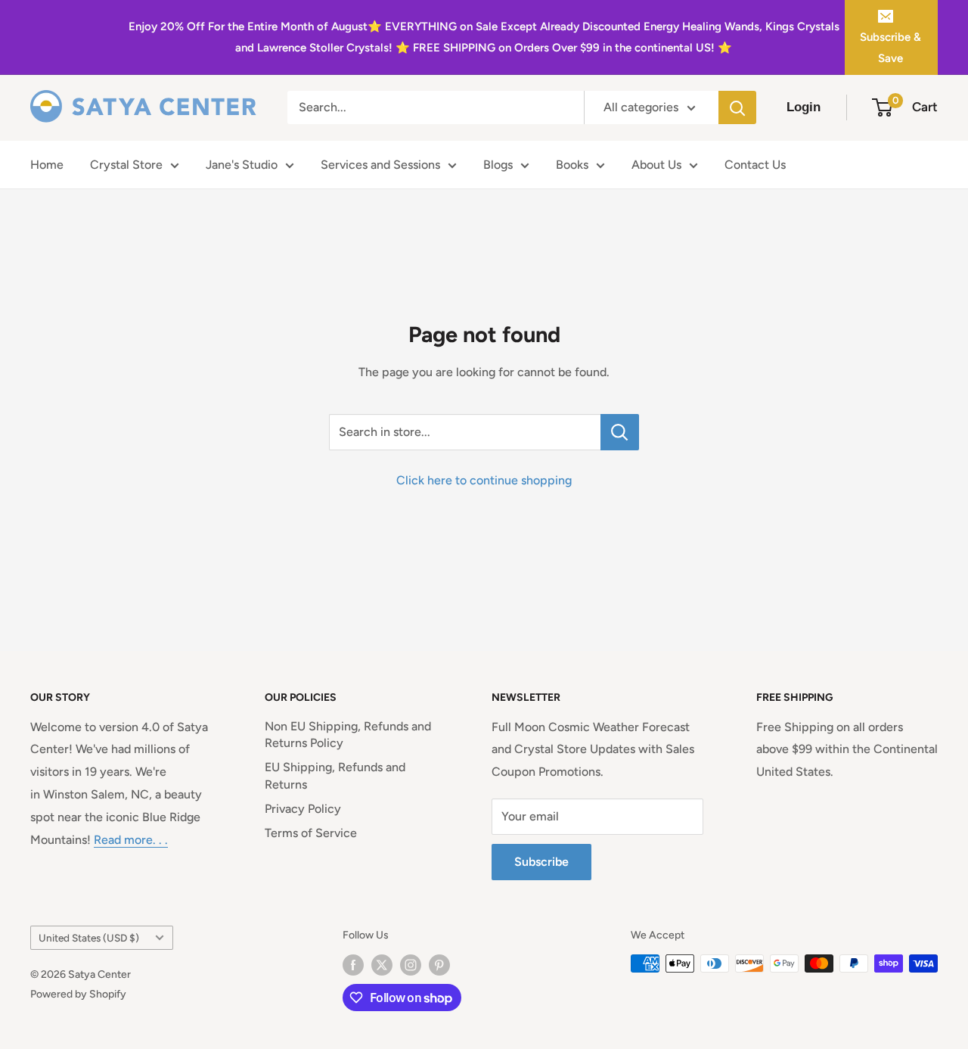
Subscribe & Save (890, 47)
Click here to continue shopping (484, 480)
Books (572, 164)
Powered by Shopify (78, 994)
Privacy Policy (303, 809)
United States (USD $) (89, 938)
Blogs (498, 164)
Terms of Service (311, 833)
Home (47, 164)
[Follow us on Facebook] (353, 965)
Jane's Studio (242, 164)
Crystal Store (126, 164)
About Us (656, 164)
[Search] (737, 107)
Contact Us (755, 164)
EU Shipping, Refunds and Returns (335, 775)
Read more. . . (131, 840)
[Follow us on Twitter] (381, 965)
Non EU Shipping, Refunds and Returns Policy (348, 734)
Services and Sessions (380, 164)
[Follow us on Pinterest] (439, 965)
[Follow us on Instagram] (410, 965)
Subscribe (541, 861)
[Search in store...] (619, 432)
